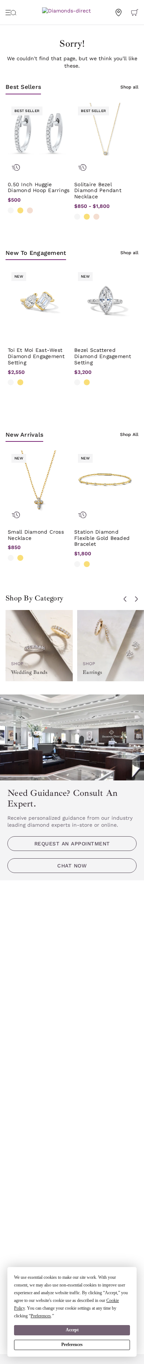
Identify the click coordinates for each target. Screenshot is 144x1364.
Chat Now (72, 866)
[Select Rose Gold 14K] (30, 210)
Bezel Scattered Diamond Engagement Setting (102, 356)
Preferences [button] (41, 1315)
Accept (72, 1329)
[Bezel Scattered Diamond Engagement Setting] (105, 299)
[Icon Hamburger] (11, 12)
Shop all (129, 87)
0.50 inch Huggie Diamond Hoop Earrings (38, 187)
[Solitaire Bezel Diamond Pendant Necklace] (105, 134)
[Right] (136, 599)
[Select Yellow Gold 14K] (20, 210)
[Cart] (134, 12)
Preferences (72, 1344)
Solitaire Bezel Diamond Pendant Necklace (97, 190)
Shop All (129, 434)
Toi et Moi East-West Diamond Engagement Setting (36, 356)
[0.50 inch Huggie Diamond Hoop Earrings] (39, 134)
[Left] (125, 599)
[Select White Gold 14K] (11, 210)
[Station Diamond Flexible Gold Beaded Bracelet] (105, 481)
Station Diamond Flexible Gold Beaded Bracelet (102, 538)
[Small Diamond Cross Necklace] (39, 481)
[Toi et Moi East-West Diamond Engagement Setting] (39, 299)
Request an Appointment (72, 844)
